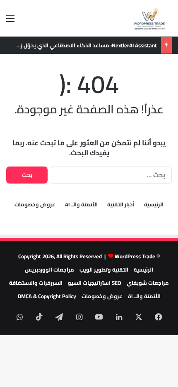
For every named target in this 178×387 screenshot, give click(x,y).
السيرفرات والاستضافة (36, 283)
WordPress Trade (135, 256)
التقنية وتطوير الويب (103, 269)
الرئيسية (154, 204)
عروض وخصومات (34, 204)
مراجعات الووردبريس (49, 269)
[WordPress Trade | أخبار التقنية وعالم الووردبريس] (149, 18)
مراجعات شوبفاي (148, 283)
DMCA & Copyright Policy (47, 296)
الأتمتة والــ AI (81, 204)
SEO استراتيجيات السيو (94, 283)
